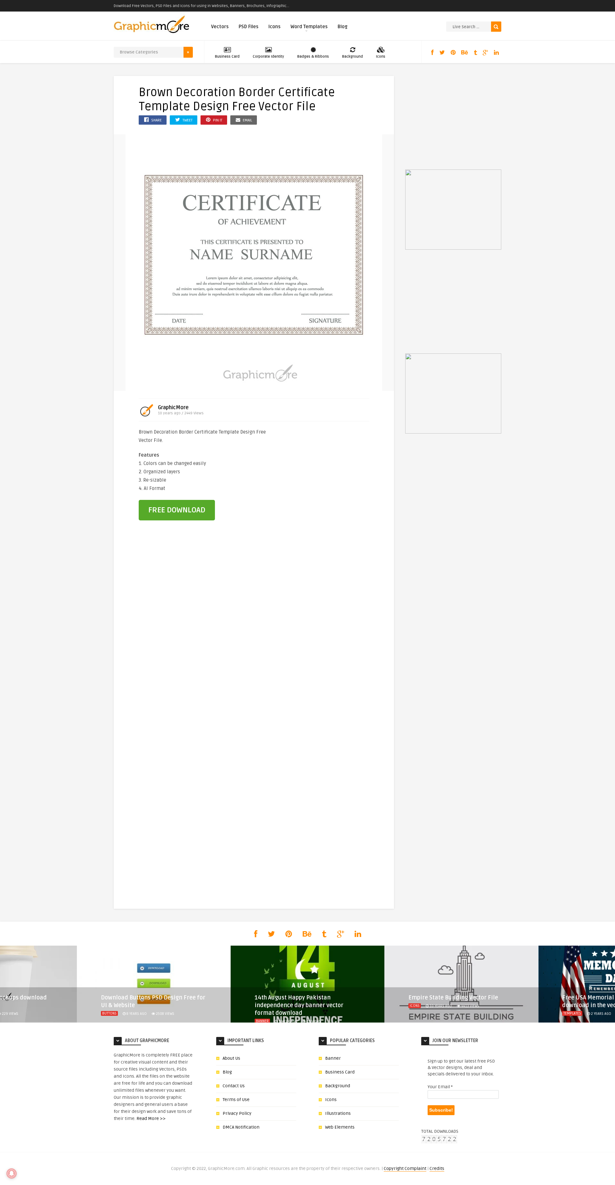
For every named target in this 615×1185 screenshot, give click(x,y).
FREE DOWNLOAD (176, 510)
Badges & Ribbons (313, 56)
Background (352, 56)
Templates (572, 1013)
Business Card (227, 56)
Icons (274, 26)
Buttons (109, 1013)
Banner (262, 1021)
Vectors (220, 26)
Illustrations (338, 1113)
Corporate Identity (268, 56)
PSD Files (248, 26)
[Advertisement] (334, 471)
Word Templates (309, 26)
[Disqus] (254, 635)
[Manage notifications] (11, 1173)
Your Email (440, 1087)
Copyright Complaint (405, 1168)
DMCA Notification (241, 1127)
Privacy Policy (237, 1113)
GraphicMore (173, 407)
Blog (343, 26)
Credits (437, 1168)
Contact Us (234, 1086)
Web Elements (340, 1127)
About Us (231, 1058)
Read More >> (151, 1118)
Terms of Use (236, 1099)
